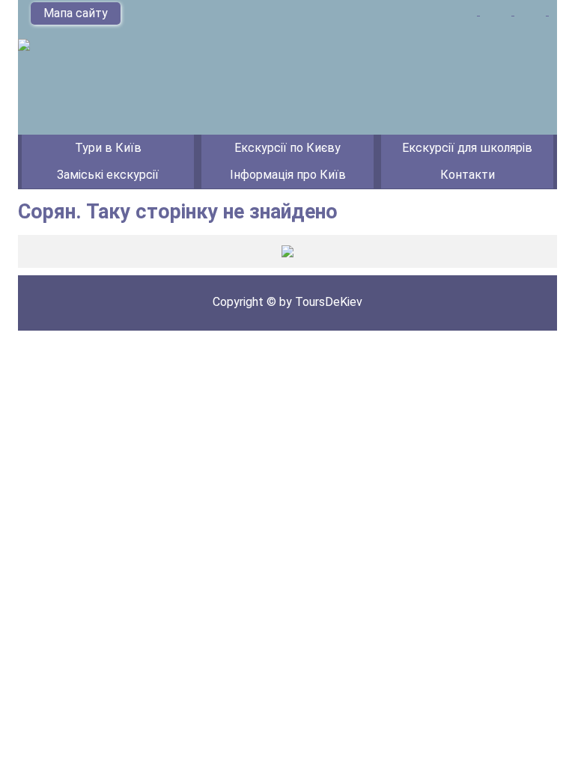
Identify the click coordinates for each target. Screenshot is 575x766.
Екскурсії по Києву (287, 148)
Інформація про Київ (288, 175)
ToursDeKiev (328, 302)
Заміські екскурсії (108, 175)
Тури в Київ (108, 148)
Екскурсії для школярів (467, 148)
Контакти (467, 175)
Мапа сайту (75, 13)
